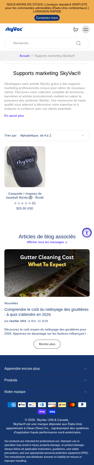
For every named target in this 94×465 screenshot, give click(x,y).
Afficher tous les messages (45, 242)
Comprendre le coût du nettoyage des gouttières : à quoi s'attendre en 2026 (46, 312)
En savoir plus (14, 115)
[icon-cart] (75, 29)
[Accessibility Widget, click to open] (87, 232)
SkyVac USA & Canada (52, 420)
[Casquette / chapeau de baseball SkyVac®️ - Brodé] (24, 166)
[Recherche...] (78, 43)
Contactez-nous (47, 17)
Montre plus (47, 344)
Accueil (24, 55)
